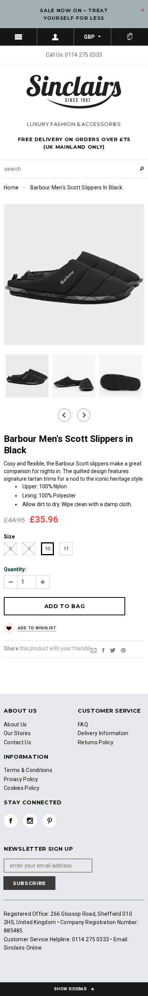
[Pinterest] (123, 650)
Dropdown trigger (55, 37)
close (142, 10)
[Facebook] (10, 821)
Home (11, 187)
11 (66, 548)
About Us (15, 724)
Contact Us (17, 742)
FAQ (83, 724)
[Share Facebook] (103, 650)
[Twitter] (112, 650)
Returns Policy (95, 742)
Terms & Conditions (28, 770)
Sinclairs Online (23, 948)
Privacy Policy (21, 779)
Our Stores (17, 733)
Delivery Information (103, 733)
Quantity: (15, 569)
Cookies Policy (21, 788)
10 (47, 548)
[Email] (93, 650)
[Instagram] (30, 821)
